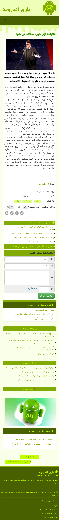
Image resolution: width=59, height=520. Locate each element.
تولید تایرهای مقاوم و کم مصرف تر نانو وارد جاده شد (37, 371)
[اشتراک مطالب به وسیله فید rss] (6, 213)
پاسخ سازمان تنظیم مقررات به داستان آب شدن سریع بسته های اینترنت (31, 237)
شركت (27, 201)
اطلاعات (20, 439)
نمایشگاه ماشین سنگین (44, 318)
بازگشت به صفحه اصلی (17, 461)
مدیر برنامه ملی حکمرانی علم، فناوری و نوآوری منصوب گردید (35, 380)
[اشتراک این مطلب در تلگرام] (22, 213)
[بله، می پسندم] (25, 207)
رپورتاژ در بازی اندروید (49, 513)
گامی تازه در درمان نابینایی (46, 353)
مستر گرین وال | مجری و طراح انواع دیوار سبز (35, 314)
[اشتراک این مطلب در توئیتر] (11, 213)
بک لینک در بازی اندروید (48, 509)
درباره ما (54, 505)
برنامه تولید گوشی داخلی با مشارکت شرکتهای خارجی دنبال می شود (33, 233)
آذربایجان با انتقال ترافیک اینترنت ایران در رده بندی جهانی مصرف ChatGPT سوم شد (33, 348)
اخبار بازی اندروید (28, 457)
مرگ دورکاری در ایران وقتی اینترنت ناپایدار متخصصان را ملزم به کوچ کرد (30, 241)
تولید (38, 201)
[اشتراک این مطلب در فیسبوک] (16, 213)
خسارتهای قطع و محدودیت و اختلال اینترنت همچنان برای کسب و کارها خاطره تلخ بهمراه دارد (30, 335)
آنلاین (16, 443)
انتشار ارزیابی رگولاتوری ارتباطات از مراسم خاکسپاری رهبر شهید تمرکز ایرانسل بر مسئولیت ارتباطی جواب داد (31, 342)
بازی (41, 439)
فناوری (26, 443)
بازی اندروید (16, 9)
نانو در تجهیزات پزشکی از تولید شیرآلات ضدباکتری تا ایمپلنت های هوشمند (32, 228)
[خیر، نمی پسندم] (11, 207)
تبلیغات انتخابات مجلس (45, 310)
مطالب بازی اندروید (50, 517)
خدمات (37, 443)
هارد (17, 201)
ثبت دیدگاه (45, 296)
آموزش (48, 443)
